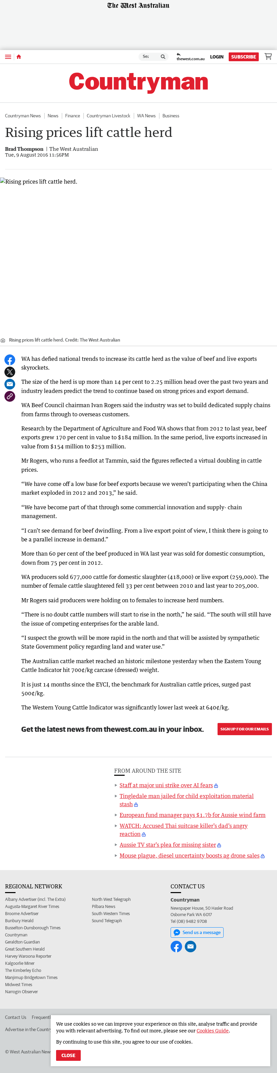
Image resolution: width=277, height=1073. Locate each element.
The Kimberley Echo (23, 970)
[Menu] (8, 56)
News (53, 115)
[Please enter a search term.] (163, 57)
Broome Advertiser (22, 913)
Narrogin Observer (21, 991)
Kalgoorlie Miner (19, 963)
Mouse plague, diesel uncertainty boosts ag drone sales (189, 855)
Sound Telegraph (107, 920)
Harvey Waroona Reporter (28, 956)
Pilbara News (103, 906)
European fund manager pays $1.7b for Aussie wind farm (193, 815)
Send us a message (202, 932)
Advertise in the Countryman (33, 1029)
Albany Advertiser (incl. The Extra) (35, 899)
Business (170, 115)
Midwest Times (18, 984)
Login (217, 57)
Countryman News (23, 115)
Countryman (16, 934)
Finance (72, 115)
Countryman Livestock (108, 115)
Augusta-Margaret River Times (32, 906)
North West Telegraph (111, 899)
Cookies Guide (213, 1030)
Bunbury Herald (19, 920)
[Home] (19, 57)
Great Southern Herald (25, 949)
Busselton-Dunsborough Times (32, 927)
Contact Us (15, 1017)
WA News (146, 115)
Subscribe (243, 57)
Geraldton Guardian (22, 941)
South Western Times (111, 913)
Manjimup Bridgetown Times (31, 977)
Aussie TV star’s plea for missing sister (168, 844)
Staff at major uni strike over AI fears (166, 785)
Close (68, 1055)
